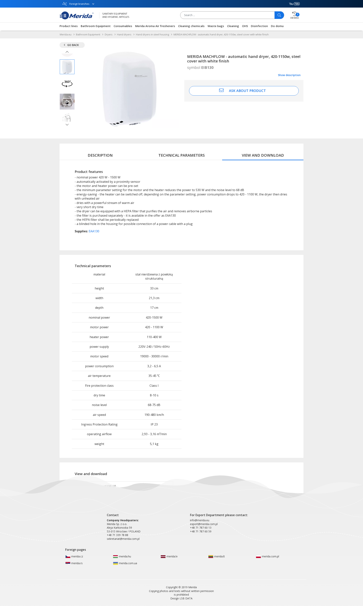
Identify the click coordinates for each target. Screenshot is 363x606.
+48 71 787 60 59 (200, 531)
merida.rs (77, 563)
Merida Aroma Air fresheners (155, 26)
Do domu (277, 26)
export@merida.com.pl (204, 524)
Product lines (69, 26)
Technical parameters (181, 155)
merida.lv (172, 556)
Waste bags (216, 26)
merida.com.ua (127, 563)
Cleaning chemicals (191, 26)
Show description (289, 75)
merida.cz (77, 556)
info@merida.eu (199, 520)
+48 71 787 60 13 (200, 527)
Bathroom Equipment (96, 26)
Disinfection (259, 26)
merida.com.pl (270, 556)
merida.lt (219, 556)
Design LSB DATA (181, 598)
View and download (263, 155)
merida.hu (124, 556)
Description (100, 155)
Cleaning (233, 26)
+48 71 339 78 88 (117, 535)
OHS (245, 26)
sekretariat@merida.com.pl (123, 539)
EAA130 (94, 231)
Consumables (123, 26)
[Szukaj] (279, 15)
